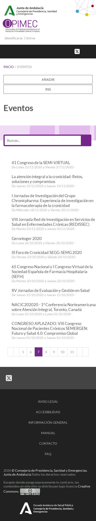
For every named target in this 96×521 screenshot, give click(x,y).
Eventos (24, 67)
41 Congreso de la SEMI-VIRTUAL (41, 162)
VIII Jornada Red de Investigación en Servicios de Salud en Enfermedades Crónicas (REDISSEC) (53, 222)
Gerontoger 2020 (27, 238)
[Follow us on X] (77, 51)
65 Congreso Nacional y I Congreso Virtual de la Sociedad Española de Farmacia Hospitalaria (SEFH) (52, 271)
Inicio (8, 67)
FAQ (48, 454)
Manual (48, 433)
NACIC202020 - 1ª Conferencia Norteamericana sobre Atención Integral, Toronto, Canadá (54, 307)
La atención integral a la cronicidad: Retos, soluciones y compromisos (47, 179)
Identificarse (14, 38)
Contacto (48, 443)
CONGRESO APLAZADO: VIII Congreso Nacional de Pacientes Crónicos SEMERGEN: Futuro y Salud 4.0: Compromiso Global (50, 328)
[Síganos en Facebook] (84, 51)
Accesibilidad (48, 412)
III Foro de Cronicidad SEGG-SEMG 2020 (47, 252)
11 (72, 352)
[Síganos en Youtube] (89, 51)
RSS (48, 89)
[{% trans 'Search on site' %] (93, 51)
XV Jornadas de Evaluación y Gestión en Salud (51, 290)
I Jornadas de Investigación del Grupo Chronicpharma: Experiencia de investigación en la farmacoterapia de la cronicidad (52, 200)
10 (62, 352)
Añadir (48, 79)
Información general (48, 422)
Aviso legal (48, 401)
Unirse (30, 38)
